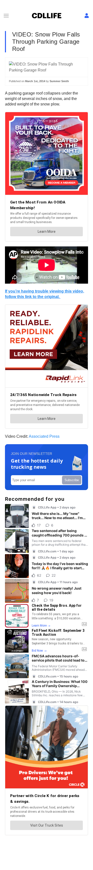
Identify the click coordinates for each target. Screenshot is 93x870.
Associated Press (44, 436)
